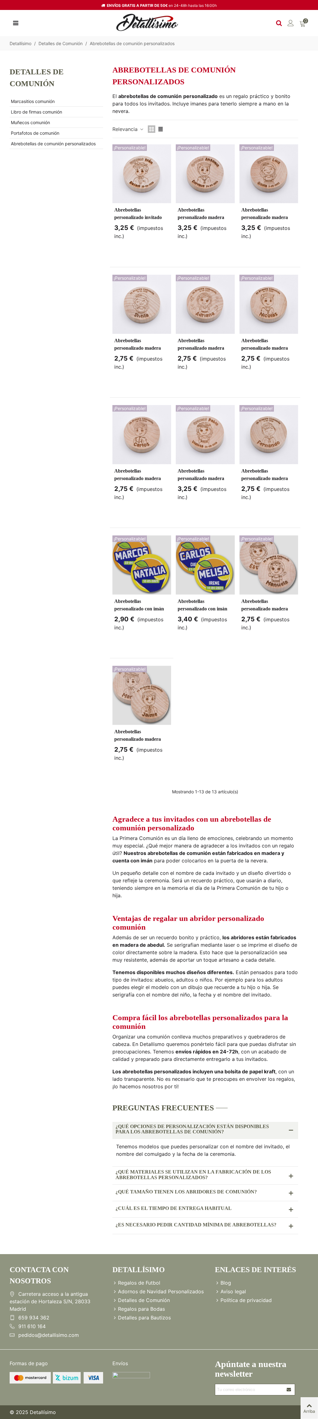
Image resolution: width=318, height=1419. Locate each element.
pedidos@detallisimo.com (48, 1335)
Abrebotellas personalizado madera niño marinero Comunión (204, 217)
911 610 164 (32, 1326)
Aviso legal (233, 1291)
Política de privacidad (246, 1300)
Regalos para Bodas (141, 1309)
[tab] (205, 1130)
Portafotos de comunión (35, 133)
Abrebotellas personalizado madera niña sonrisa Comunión (265, 217)
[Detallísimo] (147, 22)
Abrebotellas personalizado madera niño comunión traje (137, 739)
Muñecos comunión (30, 122)
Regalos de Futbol (139, 1283)
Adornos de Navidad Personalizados (161, 1291)
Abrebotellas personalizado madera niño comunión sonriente (267, 478)
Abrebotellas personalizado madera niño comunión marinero (267, 348)
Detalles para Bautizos (144, 1317)
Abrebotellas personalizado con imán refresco (139, 609)
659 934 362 (33, 1317)
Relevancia (125, 129)
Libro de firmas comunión (36, 111)
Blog (225, 1283)
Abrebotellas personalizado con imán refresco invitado (202, 609)
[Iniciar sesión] (291, 22)
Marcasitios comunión (33, 101)
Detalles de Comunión (37, 78)
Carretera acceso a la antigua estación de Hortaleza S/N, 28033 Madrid (50, 1301)
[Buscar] (279, 22)
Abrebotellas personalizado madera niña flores (264, 609)
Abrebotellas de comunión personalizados (53, 143)
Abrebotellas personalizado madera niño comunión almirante (140, 478)
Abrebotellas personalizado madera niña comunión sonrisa (138, 348)
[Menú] (15, 22)
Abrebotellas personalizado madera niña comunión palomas (203, 348)
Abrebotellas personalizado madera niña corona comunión (201, 478)
